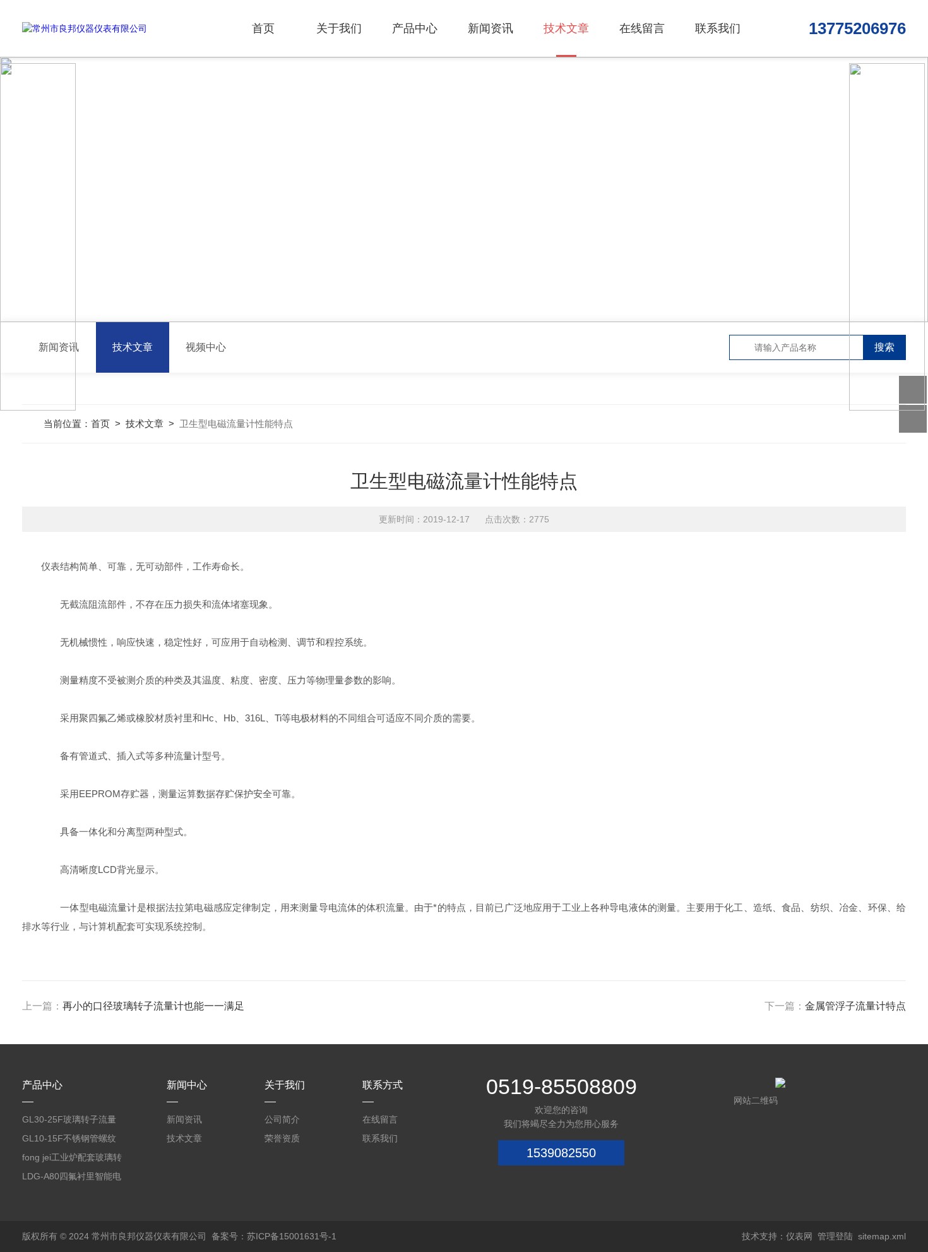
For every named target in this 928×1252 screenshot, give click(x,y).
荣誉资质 (282, 1138)
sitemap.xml (882, 1236)
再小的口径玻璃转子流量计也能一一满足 (153, 1006)
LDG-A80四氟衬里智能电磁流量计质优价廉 (71, 1178)
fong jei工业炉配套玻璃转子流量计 (72, 1159)
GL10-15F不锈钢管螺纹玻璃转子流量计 (69, 1140)
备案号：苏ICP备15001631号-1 (273, 1236)
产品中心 (414, 28)
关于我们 (339, 28)
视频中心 (206, 347)
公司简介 (282, 1119)
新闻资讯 (490, 28)
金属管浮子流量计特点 (855, 1006)
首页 (263, 28)
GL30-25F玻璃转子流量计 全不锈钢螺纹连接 (69, 1121)
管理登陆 (835, 1236)
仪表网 (799, 1236)
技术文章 (566, 28)
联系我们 (718, 28)
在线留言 (642, 28)
